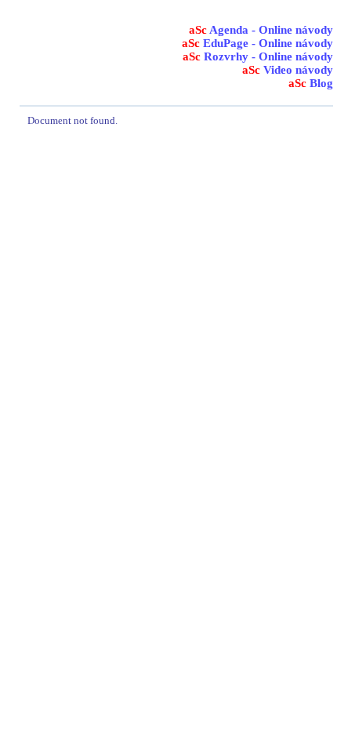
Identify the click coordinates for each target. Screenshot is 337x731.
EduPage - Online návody (257, 43)
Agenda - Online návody (261, 30)
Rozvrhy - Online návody (258, 56)
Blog (310, 83)
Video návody (287, 70)
